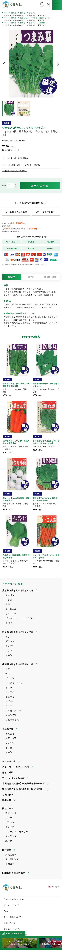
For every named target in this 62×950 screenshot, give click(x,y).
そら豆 (8, 747)
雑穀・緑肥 (7, 772)
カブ (7, 636)
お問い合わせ (9, 923)
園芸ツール (11, 813)
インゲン (9, 743)
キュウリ (9, 697)
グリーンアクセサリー (16, 831)
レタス (8, 600)
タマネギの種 (9, 761)
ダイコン (32, 13)
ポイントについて (11, 905)
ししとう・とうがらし (16, 683)
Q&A (6, 911)
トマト (8, 669)
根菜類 (22, 13)
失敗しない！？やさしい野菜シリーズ (35, 18)
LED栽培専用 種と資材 (13, 873)
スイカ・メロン (13, 710)
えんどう (9, 733)
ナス (7, 673)
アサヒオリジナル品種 (13, 778)
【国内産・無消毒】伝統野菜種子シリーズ (23, 783)
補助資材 (9, 864)
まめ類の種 (7, 729)
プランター (11, 822)
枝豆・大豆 (11, 738)
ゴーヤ (8, 706)
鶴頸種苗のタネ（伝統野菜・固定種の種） (23, 789)
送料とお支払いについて (14, 899)
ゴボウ (8, 650)
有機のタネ (7, 794)
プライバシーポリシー (13, 929)
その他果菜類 (12, 720)
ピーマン (9, 678)
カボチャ (9, 701)
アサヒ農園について (12, 917)
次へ (58, 64)
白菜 (7, 604)
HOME (5, 13)
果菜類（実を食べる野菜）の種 (18, 664)
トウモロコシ (12, 692)
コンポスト (11, 827)
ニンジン (9, 646)
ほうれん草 (11, 609)
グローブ (9, 817)
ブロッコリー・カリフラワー (19, 618)
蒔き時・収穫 (50, 277)
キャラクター (12, 836)
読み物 (8, 841)
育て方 (31, 277)
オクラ (8, 687)
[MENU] (57, 5)
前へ (4, 64)
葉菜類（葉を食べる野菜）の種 (18, 590)
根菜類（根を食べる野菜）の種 (18, 632)
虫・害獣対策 (12, 859)
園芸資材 (6, 850)
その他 (8, 623)
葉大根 (42, 23)
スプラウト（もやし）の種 (15, 767)
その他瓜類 (11, 715)
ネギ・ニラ (11, 613)
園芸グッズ (7, 808)
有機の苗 (6, 800)
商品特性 (12, 277)
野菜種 (14, 13)
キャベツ (9, 595)
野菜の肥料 (11, 854)
